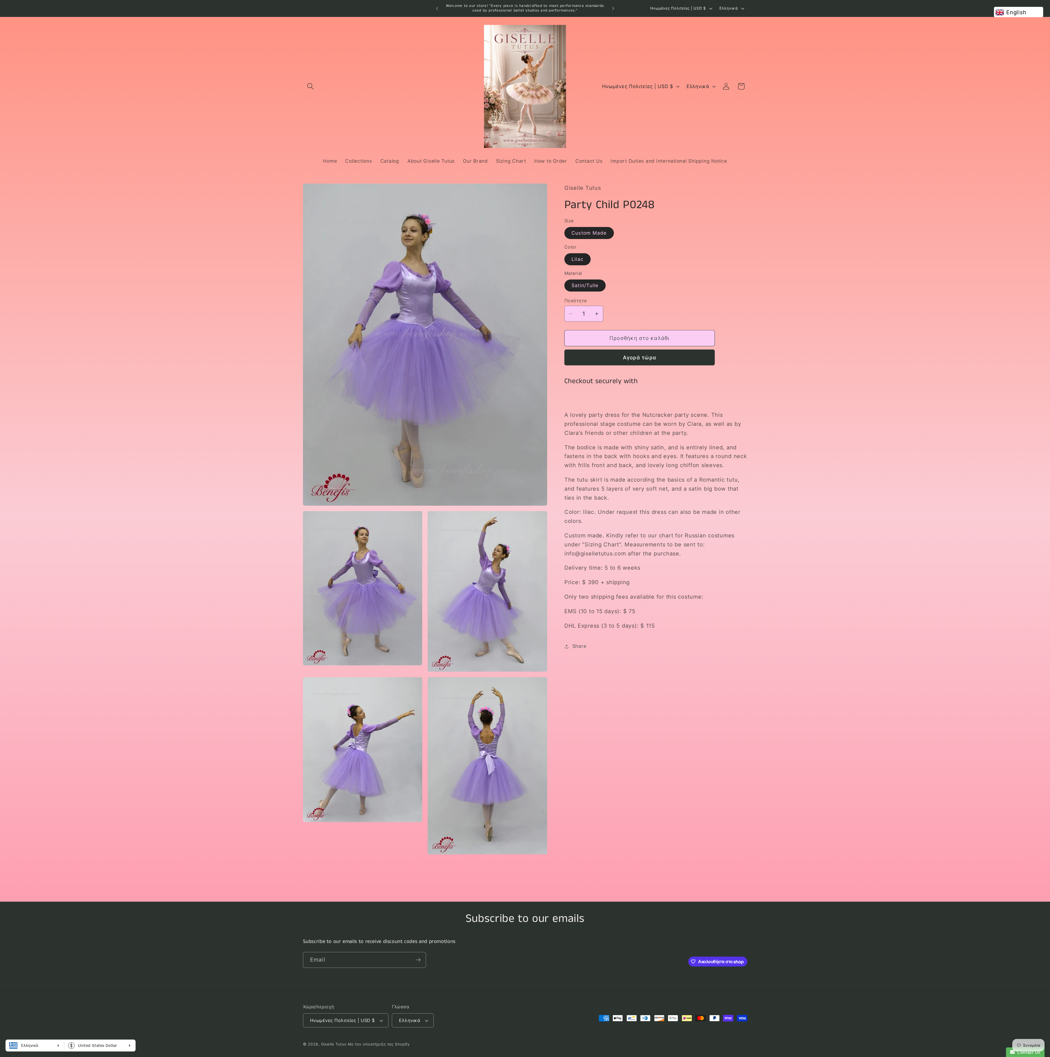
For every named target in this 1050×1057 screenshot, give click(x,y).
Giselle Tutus (333, 1044)
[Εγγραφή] (418, 960)
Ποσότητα (575, 300)
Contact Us (1027, 1052)
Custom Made (589, 233)
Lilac (577, 259)
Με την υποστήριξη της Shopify (379, 1044)
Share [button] (579, 646)
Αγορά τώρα (640, 357)
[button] (310, 86)
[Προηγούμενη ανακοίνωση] (437, 8)
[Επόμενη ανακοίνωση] (613, 8)
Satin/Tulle (585, 285)
